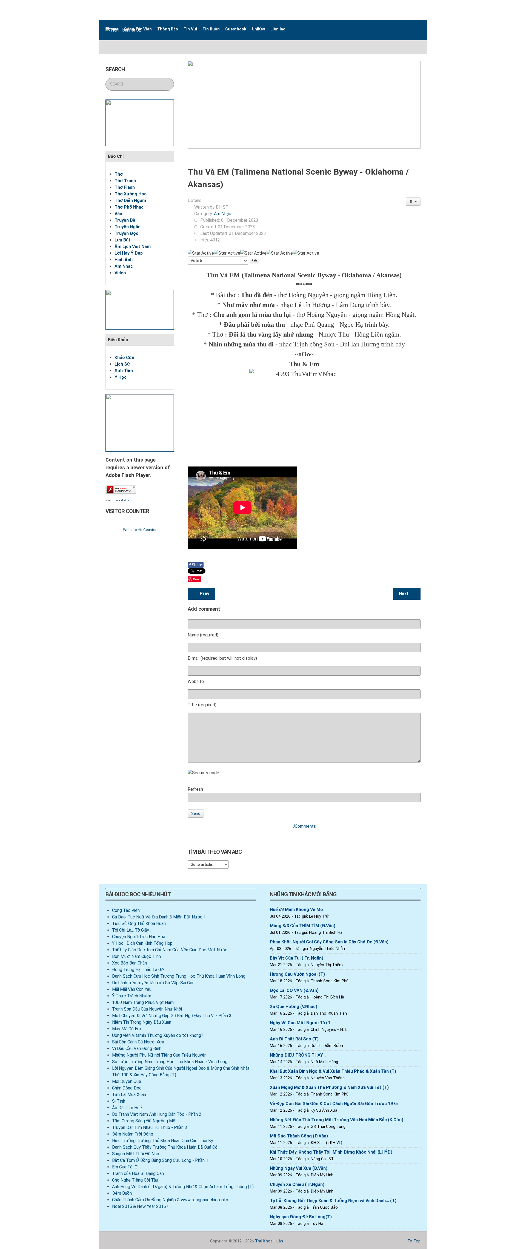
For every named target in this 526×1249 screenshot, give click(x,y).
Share (195, 565)
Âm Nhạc (124, 266)
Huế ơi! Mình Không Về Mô (296, 909)
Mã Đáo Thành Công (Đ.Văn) (299, 1136)
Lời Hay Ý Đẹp (129, 253)
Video (120, 272)
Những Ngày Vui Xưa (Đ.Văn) (298, 1168)
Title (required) (202, 704)
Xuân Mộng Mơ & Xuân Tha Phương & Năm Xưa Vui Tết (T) (329, 1087)
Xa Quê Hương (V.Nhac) (293, 1006)
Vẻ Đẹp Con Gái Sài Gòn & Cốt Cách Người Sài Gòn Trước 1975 (334, 1103)
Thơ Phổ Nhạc (129, 207)
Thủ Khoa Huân (269, 1241)
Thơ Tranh (125, 180)
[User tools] (413, 201)
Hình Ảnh (124, 259)
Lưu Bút (122, 240)
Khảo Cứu (124, 357)
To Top (413, 1241)
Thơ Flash (125, 187)
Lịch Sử (122, 364)
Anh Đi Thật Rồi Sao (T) (294, 1039)
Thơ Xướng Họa (131, 194)
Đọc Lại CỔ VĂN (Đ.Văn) (294, 990)
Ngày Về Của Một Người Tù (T (300, 1022)
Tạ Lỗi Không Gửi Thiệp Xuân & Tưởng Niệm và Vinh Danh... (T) (333, 1200)
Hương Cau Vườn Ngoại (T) (297, 974)
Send (195, 813)
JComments (304, 826)
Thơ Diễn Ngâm (130, 200)
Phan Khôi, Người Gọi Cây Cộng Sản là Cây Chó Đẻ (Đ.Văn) (329, 941)
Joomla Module (120, 500)
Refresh (195, 789)
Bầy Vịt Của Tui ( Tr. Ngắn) (296, 958)
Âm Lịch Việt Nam (133, 246)
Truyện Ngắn (128, 226)
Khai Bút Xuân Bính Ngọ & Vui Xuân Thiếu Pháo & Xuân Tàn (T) (333, 1071)
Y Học (121, 377)
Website (196, 681)
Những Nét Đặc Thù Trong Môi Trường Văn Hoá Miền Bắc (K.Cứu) (336, 1119)
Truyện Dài (125, 220)
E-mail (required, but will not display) (222, 658)
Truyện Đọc (126, 233)
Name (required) (203, 635)
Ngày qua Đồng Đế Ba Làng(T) (301, 1216)
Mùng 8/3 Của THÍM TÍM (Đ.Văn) (302, 925)
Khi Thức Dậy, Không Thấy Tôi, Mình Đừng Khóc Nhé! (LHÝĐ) (331, 1152)
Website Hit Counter (139, 529)
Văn (118, 213)
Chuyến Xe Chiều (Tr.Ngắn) (297, 1184)
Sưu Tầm (124, 370)
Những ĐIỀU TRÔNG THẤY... (298, 1055)
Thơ (119, 174)
